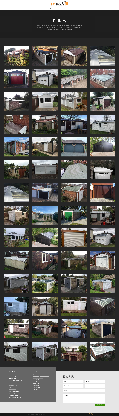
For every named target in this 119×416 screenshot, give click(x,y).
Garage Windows (36, 385)
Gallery (78, 8)
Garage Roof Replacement (53, 8)
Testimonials (73, 8)
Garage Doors (65, 8)
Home (33, 8)
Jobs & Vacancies (13, 385)
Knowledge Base (12, 389)
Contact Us (84, 8)
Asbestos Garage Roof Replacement (41, 376)
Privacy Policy (42, 414)
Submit (100, 404)
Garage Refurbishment (41, 8)
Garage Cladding (36, 383)
